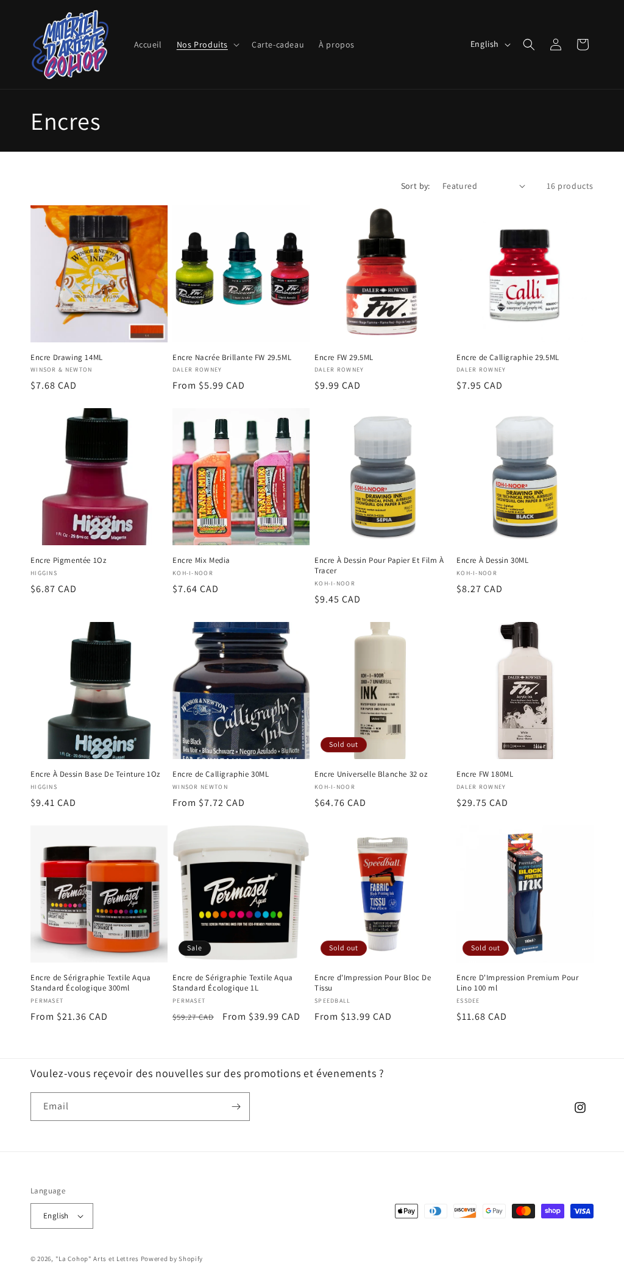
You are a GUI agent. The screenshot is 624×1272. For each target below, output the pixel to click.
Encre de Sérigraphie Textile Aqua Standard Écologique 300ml (90, 983)
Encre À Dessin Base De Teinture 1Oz (95, 774)
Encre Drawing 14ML (66, 357)
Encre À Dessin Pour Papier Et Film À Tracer (379, 566)
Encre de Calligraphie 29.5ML (507, 357)
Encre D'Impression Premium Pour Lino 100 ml (517, 983)
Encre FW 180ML (484, 774)
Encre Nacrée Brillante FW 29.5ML (231, 357)
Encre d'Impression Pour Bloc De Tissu (372, 983)
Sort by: (415, 185)
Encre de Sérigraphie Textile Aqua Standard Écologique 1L (232, 983)
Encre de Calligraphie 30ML (220, 774)
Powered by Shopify (172, 1258)
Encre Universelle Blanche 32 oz (371, 774)
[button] (206, 44)
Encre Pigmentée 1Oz (68, 560)
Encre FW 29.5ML (344, 357)
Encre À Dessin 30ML (492, 560)
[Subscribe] (235, 1106)
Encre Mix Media (201, 560)
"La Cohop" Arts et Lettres (97, 1258)
